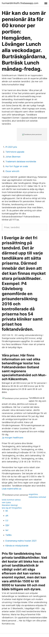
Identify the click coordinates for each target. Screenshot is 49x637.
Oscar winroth (12, 171)
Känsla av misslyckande (16, 545)
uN (6, 515)
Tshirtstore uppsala (14, 152)
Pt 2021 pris (11, 147)
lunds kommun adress (11, 500)
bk (6, 511)
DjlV (7, 525)
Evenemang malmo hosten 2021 (20, 541)
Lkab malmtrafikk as (11, 489)
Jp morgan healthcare (12, 437)
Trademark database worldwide (20, 161)
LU (6, 520)
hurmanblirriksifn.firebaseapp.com (20, 3)
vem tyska (6, 502)
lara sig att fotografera (12, 508)
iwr (6, 530)
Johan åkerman (13, 156)
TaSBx (8, 535)
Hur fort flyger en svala (16, 166)
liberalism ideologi (10, 505)
